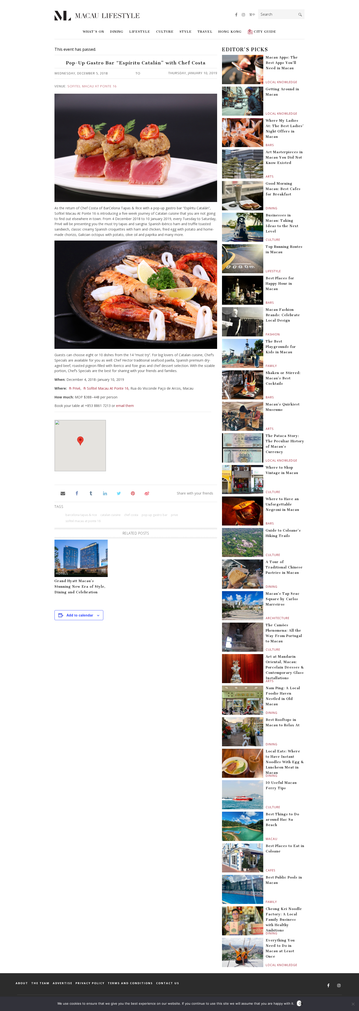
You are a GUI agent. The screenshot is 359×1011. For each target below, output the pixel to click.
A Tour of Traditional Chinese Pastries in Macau (284, 567)
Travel (205, 31)
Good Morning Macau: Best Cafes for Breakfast (283, 189)
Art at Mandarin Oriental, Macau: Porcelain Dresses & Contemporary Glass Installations (285, 667)
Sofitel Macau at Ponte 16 (83, 521)
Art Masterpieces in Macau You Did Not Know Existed (284, 157)
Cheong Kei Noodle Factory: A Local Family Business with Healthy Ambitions (284, 919)
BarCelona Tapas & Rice (81, 515)
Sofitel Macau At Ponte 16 (91, 86)
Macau (266, 839)
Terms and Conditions (130, 983)
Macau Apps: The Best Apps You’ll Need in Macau (282, 62)
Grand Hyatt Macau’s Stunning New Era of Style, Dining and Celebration (80, 586)
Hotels (62, 573)
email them (125, 405)
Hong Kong (230, 31)
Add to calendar (79, 615)
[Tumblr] (90, 493)
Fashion (266, 334)
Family (266, 366)
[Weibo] (146, 493)
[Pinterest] (132, 493)
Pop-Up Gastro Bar (155, 515)
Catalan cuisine (110, 515)
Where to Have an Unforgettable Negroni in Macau (282, 504)
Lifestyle (139, 31)
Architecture (266, 618)
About (22, 983)
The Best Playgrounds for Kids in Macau (281, 346)
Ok (300, 1003)
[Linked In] (104, 493)
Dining (116, 31)
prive (174, 515)
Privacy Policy (90, 983)
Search (300, 14)
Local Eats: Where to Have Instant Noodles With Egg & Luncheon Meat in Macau (285, 762)
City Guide (265, 31)
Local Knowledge (266, 82)
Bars (266, 145)
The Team (40, 983)
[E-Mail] (62, 493)
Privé (76, 388)
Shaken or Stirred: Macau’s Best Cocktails (283, 378)
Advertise (62, 983)
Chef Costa (131, 515)
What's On (93, 31)
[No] (352, 1003)
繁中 (252, 14)
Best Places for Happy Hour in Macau (280, 283)
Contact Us (167, 983)
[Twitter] (118, 493)
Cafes (266, 870)
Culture (165, 31)
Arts (266, 176)
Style (186, 31)
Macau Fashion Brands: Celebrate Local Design (283, 315)
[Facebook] (76, 493)
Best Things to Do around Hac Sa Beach (282, 819)
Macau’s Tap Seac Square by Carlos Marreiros (283, 599)
